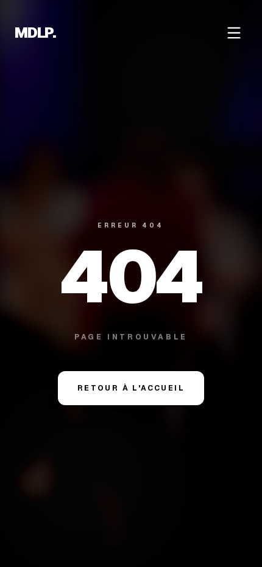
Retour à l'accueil (131, 388)
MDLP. (35, 32)
